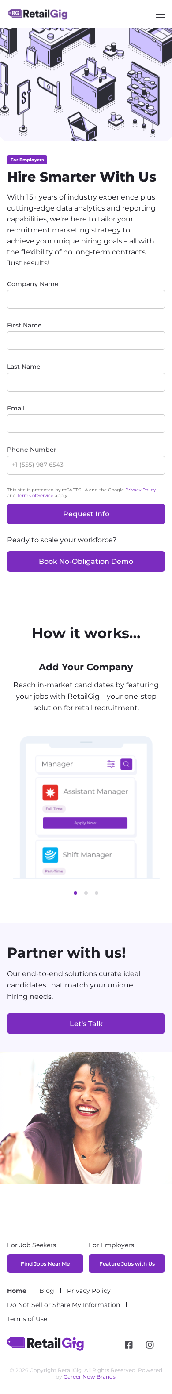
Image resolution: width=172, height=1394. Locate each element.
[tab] (75, 893)
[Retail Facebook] (129, 1345)
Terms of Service (35, 495)
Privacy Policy (140, 490)
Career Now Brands (90, 1376)
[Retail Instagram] (150, 1345)
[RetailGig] (45, 1349)
